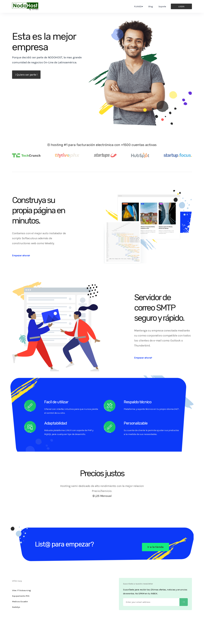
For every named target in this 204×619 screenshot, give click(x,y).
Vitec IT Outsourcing (21, 590)
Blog (150, 6)
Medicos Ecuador (20, 601)
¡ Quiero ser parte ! (26, 74)
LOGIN (181, 6)
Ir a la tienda (155, 547)
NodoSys (16, 607)
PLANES (138, 6)
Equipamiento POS (20, 596)
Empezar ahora (20, 255)
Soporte (162, 6)
